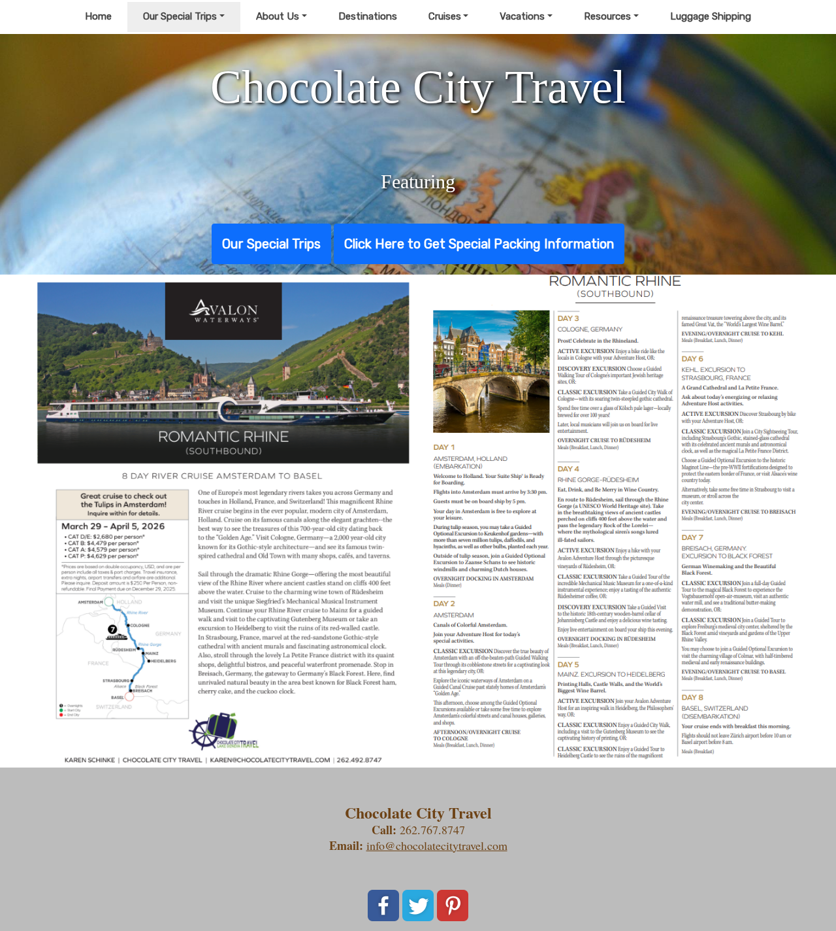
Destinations (367, 16)
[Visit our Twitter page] (418, 905)
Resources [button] (607, 16)
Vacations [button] (522, 16)
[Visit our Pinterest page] (452, 905)
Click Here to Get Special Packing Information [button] (479, 244)
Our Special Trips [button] (180, 16)
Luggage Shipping (710, 16)
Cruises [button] (444, 16)
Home (98, 16)
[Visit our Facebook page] (383, 905)
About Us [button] (277, 16)
